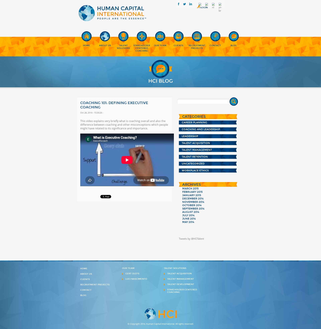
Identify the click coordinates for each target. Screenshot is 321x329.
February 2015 (192, 191)
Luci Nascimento (136, 279)
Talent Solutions (123, 47)
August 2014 (190, 212)
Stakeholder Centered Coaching (141, 48)
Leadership (190, 136)
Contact (215, 45)
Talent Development (180, 284)
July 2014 (188, 215)
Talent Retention (195, 156)
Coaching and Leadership (201, 129)
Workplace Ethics (195, 170)
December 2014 (193, 198)
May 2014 (188, 222)
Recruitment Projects (197, 47)
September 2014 (193, 208)
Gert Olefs (132, 273)
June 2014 (189, 218)
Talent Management (197, 149)
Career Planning (194, 122)
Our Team (160, 45)
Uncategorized (193, 163)
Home (86, 45)
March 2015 (190, 188)
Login (204, 7)
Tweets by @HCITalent (191, 238)
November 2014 (193, 201)
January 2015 (191, 195)
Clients (178, 45)
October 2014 (192, 205)
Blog (234, 45)
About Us (105, 45)
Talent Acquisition (196, 143)
